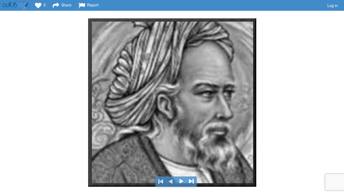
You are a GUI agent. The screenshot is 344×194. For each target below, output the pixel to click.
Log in (332, 5)
